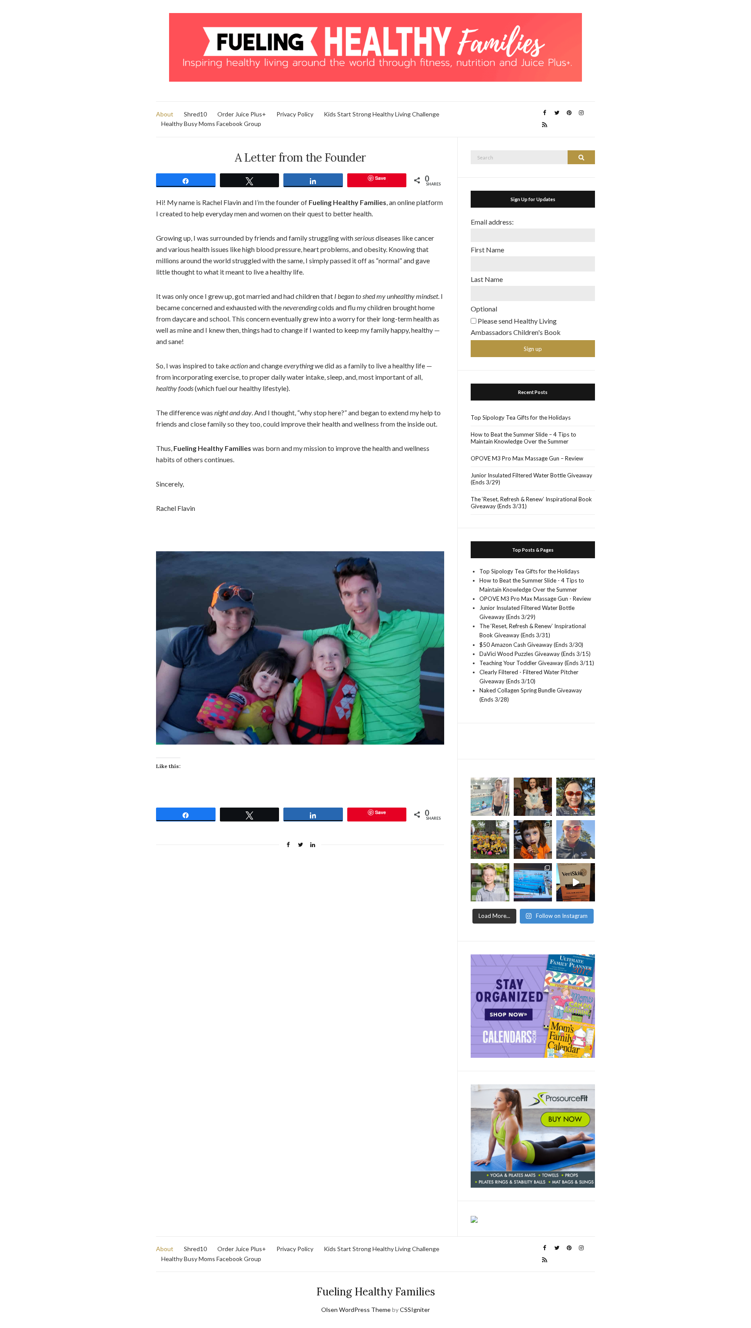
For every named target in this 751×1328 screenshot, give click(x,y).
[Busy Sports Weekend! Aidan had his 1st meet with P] (533, 882)
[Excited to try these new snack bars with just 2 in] (533, 839)
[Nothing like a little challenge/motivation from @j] (575, 797)
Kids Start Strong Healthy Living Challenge (381, 114)
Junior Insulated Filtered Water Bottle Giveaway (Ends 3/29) (531, 479)
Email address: (492, 222)
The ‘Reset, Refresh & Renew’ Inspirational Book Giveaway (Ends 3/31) (531, 503)
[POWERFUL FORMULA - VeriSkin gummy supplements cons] (575, 882)
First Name (487, 249)
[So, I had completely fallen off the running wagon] (575, 839)
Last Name (487, 279)
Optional (484, 309)
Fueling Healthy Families (375, 1291)
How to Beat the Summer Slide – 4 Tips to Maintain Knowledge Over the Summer (523, 438)
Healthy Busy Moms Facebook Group (211, 123)
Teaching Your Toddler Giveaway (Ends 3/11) (536, 662)
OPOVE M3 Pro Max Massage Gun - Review (535, 598)
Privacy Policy (294, 114)
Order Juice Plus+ (241, 114)
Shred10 (195, 114)
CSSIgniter (415, 1309)
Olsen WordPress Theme (356, 1309)
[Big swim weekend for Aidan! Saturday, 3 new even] (490, 797)
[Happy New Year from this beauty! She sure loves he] (533, 797)
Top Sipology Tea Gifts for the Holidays (521, 417)
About (164, 114)
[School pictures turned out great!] (490, 882)
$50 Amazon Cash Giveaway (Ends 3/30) (531, 644)
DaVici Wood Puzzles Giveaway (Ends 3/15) (535, 653)
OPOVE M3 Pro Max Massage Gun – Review (527, 458)
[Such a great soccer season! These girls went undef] (490, 839)
